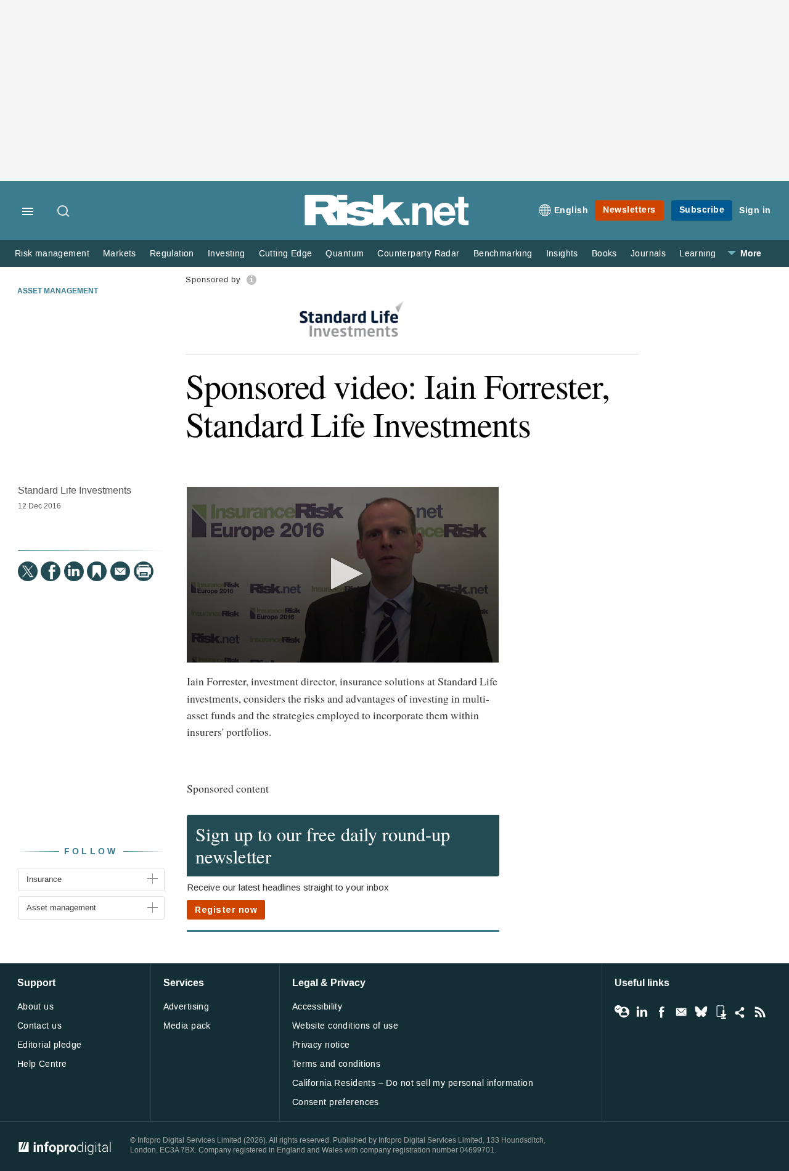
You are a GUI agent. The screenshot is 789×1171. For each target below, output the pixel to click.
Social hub (740, 1012)
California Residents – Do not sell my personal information (412, 1083)
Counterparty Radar (418, 253)
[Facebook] (50, 571)
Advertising (186, 1007)
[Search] (64, 212)
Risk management (52, 253)
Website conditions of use (345, 1026)
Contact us (39, 1026)
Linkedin (641, 1012)
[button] (343, 573)
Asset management (57, 291)
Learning (697, 253)
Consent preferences (335, 1102)
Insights (562, 253)
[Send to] (120, 571)
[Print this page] (143, 571)
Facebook (661, 1012)
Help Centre (42, 1064)
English (571, 210)
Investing (226, 253)
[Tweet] (28, 571)
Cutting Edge (286, 253)
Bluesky (700, 1012)
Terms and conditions (336, 1064)
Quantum (344, 253)
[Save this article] (97, 571)
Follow (91, 851)
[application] (343, 575)
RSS (760, 1012)
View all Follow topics (622, 1012)
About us (35, 1007)
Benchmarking (503, 253)
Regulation (172, 253)
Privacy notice (321, 1045)
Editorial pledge (49, 1045)
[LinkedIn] (74, 571)
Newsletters (629, 209)
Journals (648, 253)
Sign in (755, 210)
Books (604, 253)
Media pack (187, 1026)
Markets (119, 253)
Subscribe (702, 209)
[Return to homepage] (387, 223)
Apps (720, 1012)
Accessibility (317, 1007)
